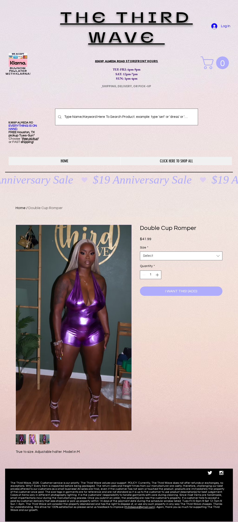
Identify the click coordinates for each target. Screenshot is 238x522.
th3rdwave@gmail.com (139, 507)
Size (144, 247)
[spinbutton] (150, 275)
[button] (216, 62)
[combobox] (181, 255)
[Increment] (158, 275)
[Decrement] (143, 275)
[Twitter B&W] (210, 473)
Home (21, 208)
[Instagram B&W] (221, 473)
